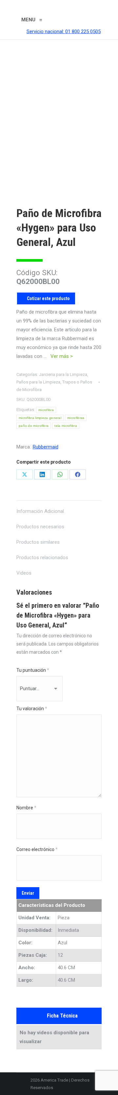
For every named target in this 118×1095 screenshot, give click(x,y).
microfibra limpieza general (40, 418)
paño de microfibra (34, 425)
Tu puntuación (32, 670)
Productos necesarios (40, 527)
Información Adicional (40, 511)
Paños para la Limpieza (38, 382)
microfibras (75, 418)
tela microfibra (65, 425)
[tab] (59, 508)
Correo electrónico (37, 849)
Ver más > (61, 356)
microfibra (46, 410)
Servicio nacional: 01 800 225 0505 (64, 31)
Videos (23, 573)
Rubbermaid (45, 447)
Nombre (26, 807)
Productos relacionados (42, 557)
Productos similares (38, 542)
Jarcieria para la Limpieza (63, 374)
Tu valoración (31, 708)
